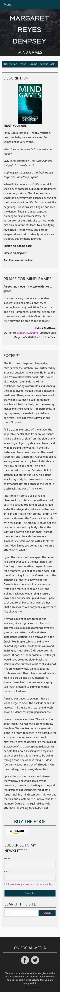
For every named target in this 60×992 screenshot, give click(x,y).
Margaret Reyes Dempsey (30, 28)
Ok (22, 987)
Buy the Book (47, 64)
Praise (23, 64)
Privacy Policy (32, 987)
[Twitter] (35, 964)
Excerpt (33, 64)
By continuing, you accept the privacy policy (30, 884)
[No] (56, 980)
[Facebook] (25, 964)
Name (7, 858)
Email (7, 871)
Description (10, 64)
